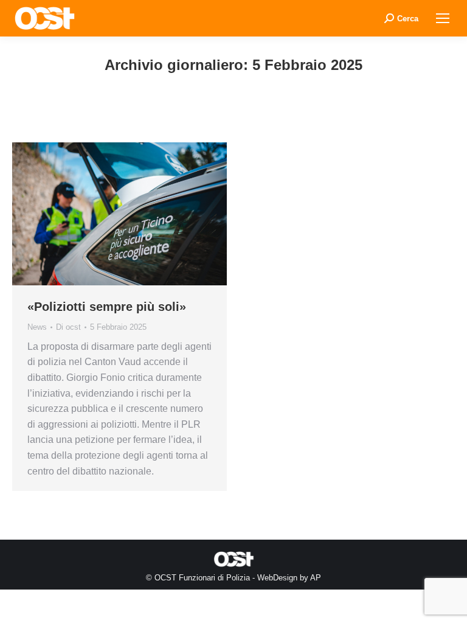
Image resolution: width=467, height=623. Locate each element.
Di (68, 327)
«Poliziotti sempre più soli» (106, 306)
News (37, 327)
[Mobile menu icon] (443, 18)
